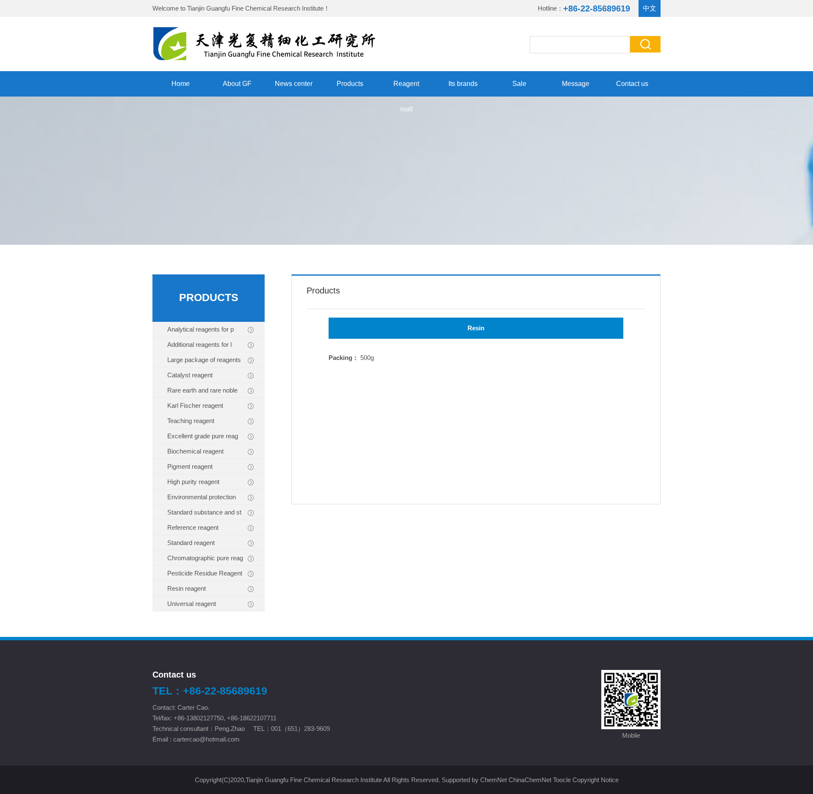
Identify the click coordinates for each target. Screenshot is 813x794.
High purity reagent (193, 481)
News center (293, 83)
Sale (519, 83)
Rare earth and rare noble (202, 390)
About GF (237, 83)
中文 (649, 8)
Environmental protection (201, 497)
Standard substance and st (204, 512)
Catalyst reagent (190, 375)
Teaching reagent (190, 420)
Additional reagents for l (199, 344)
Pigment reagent (190, 466)
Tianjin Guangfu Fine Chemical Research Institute (255, 8)
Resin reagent (186, 588)
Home (180, 83)
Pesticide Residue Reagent (204, 573)
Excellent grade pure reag (202, 436)
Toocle (562, 779)
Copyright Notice (595, 779)
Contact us (632, 83)
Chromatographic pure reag (205, 558)
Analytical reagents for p (200, 329)
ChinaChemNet (530, 779)
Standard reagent (191, 542)
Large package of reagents (204, 359)
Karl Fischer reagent (195, 405)
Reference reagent (192, 527)
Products (350, 83)
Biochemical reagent (195, 451)
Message (575, 83)
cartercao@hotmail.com (207, 739)
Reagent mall (406, 88)
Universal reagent (191, 603)
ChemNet (493, 779)
